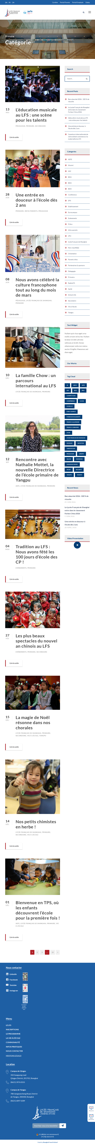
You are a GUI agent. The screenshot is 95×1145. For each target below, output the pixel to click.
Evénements (21, 568)
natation (81, 443)
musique (69, 443)
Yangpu (42, 736)
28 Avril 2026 (71, 527)
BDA (70, 177)
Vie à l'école (32, 736)
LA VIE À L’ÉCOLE (13, 1038)
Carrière (55, 2)
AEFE (18, 486)
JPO (69, 236)
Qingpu (81, 454)
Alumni (70, 165)
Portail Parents (65, 2)
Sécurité (79, 469)
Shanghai (79, 459)
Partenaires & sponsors (76, 265)
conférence (71, 401)
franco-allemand (73, 422)
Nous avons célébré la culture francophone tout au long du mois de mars (37, 287)
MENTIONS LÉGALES (13, 1056)
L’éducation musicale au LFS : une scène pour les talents (36, 115)
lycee (68, 432)
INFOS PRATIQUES (14, 1047)
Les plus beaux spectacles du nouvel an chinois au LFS (36, 641)
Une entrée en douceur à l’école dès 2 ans (36, 200)
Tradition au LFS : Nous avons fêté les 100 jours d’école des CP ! (36, 554)
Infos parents (31, 211)
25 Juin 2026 (70, 502)
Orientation (72, 254)
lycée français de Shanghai (39, 300)
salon (69, 459)
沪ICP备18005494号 (47, 1137)
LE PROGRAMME (13, 1034)
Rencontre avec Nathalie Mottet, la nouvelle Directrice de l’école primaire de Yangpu (37, 470)
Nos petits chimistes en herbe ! (36, 824)
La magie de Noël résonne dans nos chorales (33, 722)
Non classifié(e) (73, 248)
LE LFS (8, 1025)
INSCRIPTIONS (12, 1029)
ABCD (75, 385)
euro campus (71, 411)
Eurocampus (72, 212)
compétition (71, 395)
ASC (69, 171)
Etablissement (73, 206)
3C (67, 385)
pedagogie (70, 454)
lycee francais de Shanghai (76, 438)
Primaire (30, 126)
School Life (72, 295)
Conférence (72, 195)
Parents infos (73, 259)
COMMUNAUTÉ (13, 1042)
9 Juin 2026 (70, 516)
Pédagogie (20, 126)
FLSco (70, 224)
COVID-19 (70, 406)
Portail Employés (77, 2)
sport (69, 469)
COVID (82, 401)
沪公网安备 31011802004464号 (49, 1134)
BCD (75, 390)
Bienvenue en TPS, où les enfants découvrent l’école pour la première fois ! (38, 910)
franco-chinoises (73, 427)
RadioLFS (71, 283)
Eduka (88, 2)
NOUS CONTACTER (14, 1051)
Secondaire (40, 126)
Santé (70, 289)
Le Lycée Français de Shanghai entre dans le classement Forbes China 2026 (78, 109)
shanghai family (72, 464)
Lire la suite (14, 137)
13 (53, 952)
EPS (69, 201)
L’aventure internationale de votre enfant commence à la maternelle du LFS (78, 136)
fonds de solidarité (73, 417)
